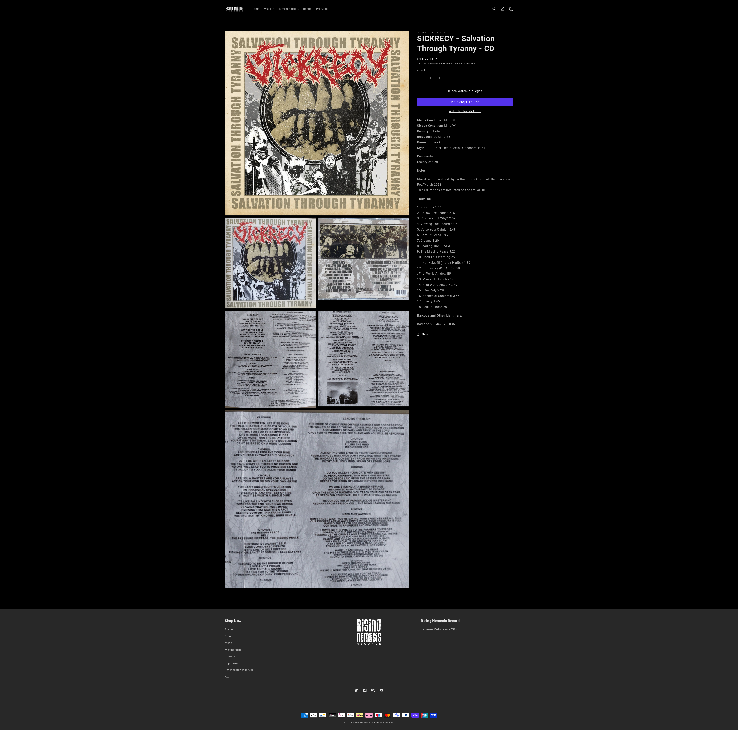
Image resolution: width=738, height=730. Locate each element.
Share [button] (425, 334)
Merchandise (233, 649)
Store (228, 636)
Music (229, 643)
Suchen (229, 629)
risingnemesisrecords (363, 722)
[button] (494, 9)
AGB (228, 676)
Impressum (232, 663)
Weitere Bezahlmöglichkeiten (465, 111)
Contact (230, 656)
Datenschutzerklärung (239, 669)
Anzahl (421, 70)
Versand (435, 63)
